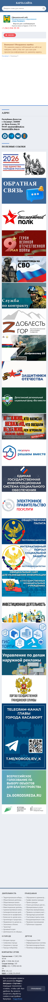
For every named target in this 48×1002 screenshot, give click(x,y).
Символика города (10, 943)
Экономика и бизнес (10, 924)
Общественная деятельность (13, 900)
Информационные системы (36, 943)
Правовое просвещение (35, 922)
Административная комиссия (13, 910)
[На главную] (20, 18)
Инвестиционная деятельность (14, 907)
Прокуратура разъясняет (35, 915)
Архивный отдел (9, 929)
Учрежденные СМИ (33, 940)
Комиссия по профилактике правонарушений (19, 915)
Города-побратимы (10, 948)
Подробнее (17, 999)
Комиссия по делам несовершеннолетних (18, 917)
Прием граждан (32, 902)
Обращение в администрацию (37, 898)
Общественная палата (11, 902)
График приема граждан (35, 900)
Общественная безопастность (14, 905)
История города (9, 940)
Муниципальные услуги (34, 907)
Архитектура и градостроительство (16, 920)
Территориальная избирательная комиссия (18, 898)
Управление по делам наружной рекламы (18, 922)
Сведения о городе (10, 945)
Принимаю (36, 989)
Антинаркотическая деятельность (15, 912)
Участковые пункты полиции (36, 917)
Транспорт (7, 927)
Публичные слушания (34, 924)
